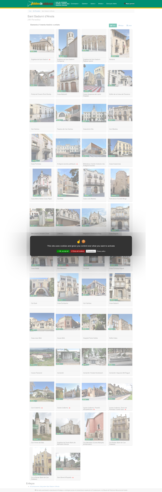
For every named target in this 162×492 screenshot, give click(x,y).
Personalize (91, 251)
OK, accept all (63, 251)
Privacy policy (101, 251)
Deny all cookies (78, 251)
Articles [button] (100, 3)
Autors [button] (92, 3)
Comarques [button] (74, 3)
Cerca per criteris (111, 3)
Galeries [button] (84, 3)
